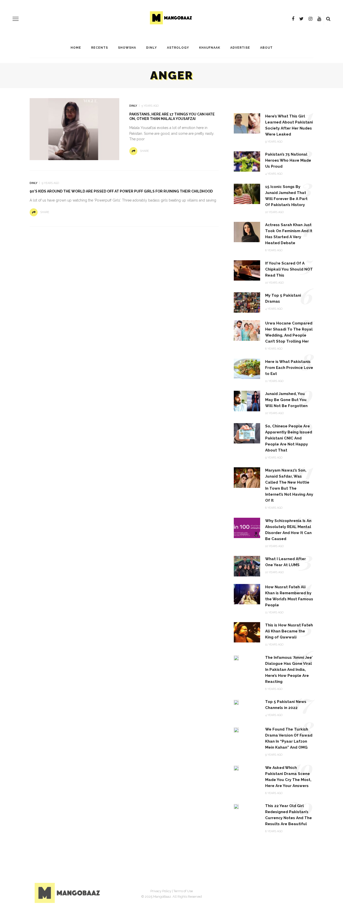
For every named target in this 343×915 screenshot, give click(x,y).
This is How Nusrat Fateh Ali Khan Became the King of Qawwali (289, 631)
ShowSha (127, 47)
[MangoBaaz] (68, 892)
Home (76, 47)
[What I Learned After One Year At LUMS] (247, 565)
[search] (328, 19)
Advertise (240, 47)
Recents (99, 47)
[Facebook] (293, 19)
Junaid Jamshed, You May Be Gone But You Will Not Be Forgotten (286, 399)
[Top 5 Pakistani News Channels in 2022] (236, 702)
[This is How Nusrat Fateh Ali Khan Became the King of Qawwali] (247, 632)
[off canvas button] (16, 19)
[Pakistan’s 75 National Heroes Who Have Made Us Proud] (247, 161)
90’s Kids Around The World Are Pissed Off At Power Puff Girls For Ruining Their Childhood (121, 191)
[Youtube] (319, 19)
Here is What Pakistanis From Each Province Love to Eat (289, 367)
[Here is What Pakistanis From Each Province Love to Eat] (247, 368)
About (266, 47)
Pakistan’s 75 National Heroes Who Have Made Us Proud (288, 160)
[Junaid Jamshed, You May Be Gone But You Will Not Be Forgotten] (247, 400)
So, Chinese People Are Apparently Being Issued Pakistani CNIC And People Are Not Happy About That (288, 438)
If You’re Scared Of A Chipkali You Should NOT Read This (289, 269)
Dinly (151, 47)
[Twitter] (301, 19)
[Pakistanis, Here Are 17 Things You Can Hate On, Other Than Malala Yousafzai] (74, 128)
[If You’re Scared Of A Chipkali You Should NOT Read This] (247, 270)
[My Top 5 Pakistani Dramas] (247, 302)
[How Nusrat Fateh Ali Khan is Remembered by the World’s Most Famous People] (247, 593)
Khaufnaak (209, 47)
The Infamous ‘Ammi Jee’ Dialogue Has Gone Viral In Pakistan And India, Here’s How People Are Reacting (289, 669)
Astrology (178, 47)
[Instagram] (310, 19)
